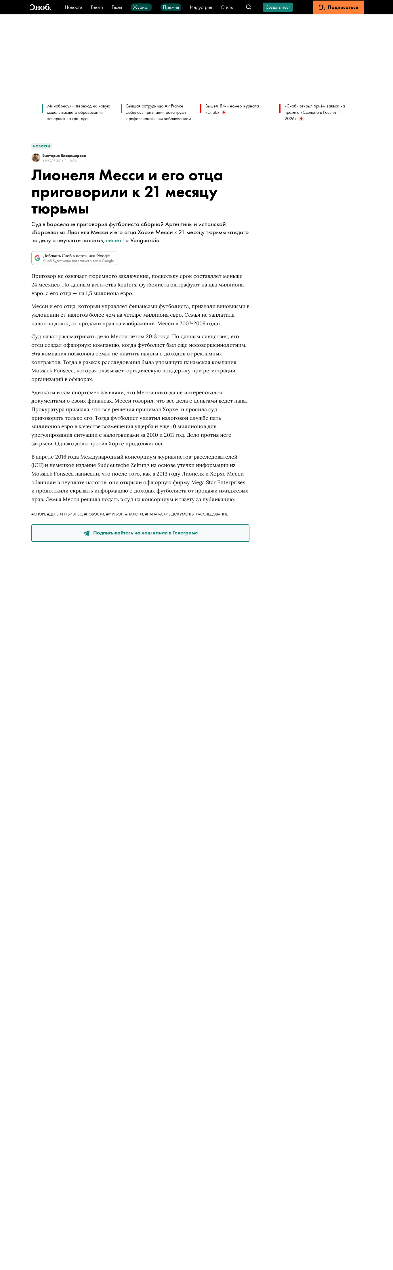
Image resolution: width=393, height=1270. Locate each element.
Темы (117, 7)
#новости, (95, 514)
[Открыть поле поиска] (248, 7)
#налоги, (135, 514)
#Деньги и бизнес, (65, 514)
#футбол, (115, 514)
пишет (114, 240)
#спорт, (39, 514)
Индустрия (201, 7)
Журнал (141, 7)
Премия (171, 7)
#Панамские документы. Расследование (186, 514)
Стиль (227, 7)
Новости (73, 7)
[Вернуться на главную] (40, 7)
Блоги (97, 7)
